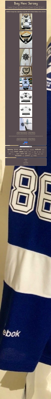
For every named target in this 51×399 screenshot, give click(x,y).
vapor (35, 151)
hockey (25, 151)
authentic (38, 149)
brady (35, 155)
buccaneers (18, 155)
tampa (16, 151)
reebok (42, 153)
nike (20, 149)
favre (24, 149)
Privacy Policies (26, 162)
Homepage (25, 159)
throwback (32, 149)
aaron (29, 151)
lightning (10, 149)
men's (18, 153)
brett (23, 155)
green (22, 153)
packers (27, 155)
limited (43, 149)
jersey (16, 149)
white (35, 153)
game (10, 153)
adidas (21, 151)
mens (32, 155)
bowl (8, 151)
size (26, 153)
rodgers (29, 153)
